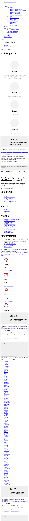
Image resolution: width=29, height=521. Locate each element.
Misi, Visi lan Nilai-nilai (13, 29)
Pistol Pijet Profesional (16, 15)
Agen (5, 209)
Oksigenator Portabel (15, 22)
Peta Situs (13, 251)
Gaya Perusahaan (8, 198)
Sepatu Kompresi (14, 18)
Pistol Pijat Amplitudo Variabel (18, 10)
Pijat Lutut (13, 19)
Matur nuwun (7, 202)
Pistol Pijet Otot (14, 254)
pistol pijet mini (24, 252)
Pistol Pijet (9, 7)
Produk (6, 6)
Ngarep (6, 4)
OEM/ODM (7, 211)
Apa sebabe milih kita (12, 31)
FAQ (8, 34)
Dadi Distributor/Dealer (7, 188)
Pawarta (6, 26)
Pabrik (8, 35)
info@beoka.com (8, 245)
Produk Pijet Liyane (12, 25)
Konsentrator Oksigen (12, 21)
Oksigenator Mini (14, 23)
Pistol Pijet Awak (5, 254)
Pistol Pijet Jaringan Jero (13, 252)
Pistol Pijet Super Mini (16, 9)
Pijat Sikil (9, 16)
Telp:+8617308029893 (10, 244)
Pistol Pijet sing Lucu (15, 12)
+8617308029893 (8, 270)
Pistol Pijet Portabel (15, 13)
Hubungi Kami (8, 37)
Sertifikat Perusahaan (12, 32)
